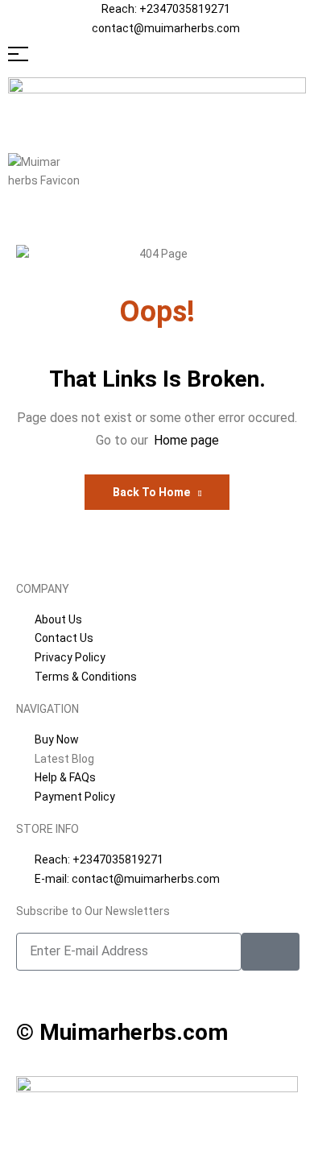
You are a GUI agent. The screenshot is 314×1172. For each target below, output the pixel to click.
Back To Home (151, 492)
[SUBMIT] (271, 952)
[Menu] (157, 54)
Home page (186, 440)
